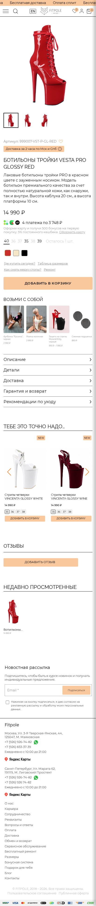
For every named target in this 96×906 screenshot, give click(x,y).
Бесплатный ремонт (20, 851)
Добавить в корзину (24, 518)
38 (23, 511)
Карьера (11, 809)
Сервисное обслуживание (25, 846)
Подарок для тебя (19, 867)
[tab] (10, 120)
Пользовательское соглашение (31, 893)
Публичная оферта (74, 893)
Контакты (12, 878)
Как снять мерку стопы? (22, 269)
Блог (8, 873)
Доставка (12, 835)
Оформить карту (72, 232)
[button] (9, 472)
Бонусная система (19, 862)
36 (12, 511)
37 (18, 511)
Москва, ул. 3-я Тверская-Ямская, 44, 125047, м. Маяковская (34, 735)
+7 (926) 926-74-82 (18, 742)
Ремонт (49, 269)
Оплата (10, 830)
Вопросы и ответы (19, 825)
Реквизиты (13, 819)
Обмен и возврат (18, 841)
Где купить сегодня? (19, 263)
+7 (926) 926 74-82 (18, 782)
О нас (9, 803)
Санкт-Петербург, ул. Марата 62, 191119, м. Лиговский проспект (30, 770)
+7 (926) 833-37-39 (18, 747)
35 (7, 511)
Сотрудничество (17, 814)
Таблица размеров (53, 263)
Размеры (12, 857)
